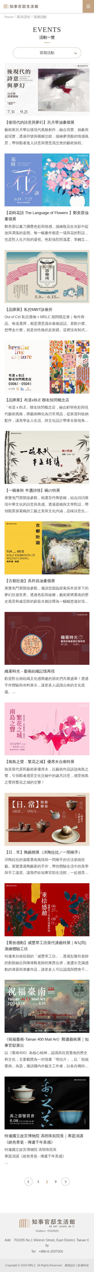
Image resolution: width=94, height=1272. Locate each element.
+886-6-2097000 (51, 1251)
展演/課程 (23, 17)
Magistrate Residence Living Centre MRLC (21, 6)
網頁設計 (70, 1265)
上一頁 (28, 1181)
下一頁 (65, 1181)
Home (9, 17)
